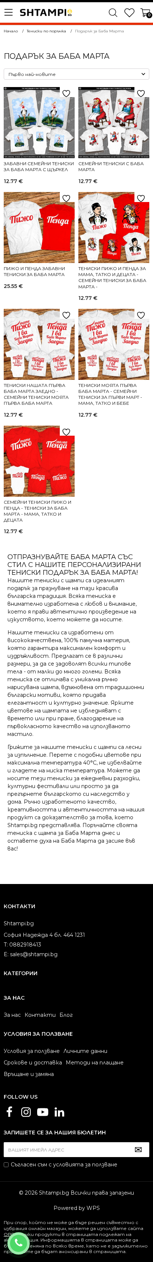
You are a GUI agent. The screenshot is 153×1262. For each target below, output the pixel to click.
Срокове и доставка (33, 1062)
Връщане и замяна (29, 1074)
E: (6, 954)
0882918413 (28, 1238)
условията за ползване (85, 1164)
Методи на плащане (95, 1062)
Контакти (40, 1015)
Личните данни (85, 1051)
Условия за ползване (32, 1051)
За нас (12, 1015)
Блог (66, 1015)
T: (6, 944)
